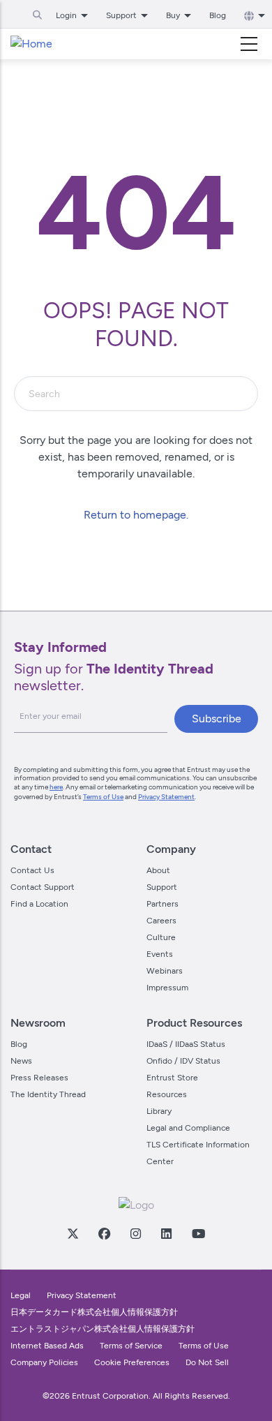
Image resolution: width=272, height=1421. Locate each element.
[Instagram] (135, 1233)
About (158, 870)
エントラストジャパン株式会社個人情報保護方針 (102, 1329)
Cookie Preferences (131, 1362)
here (56, 786)
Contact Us (32, 870)
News (21, 1061)
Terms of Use (103, 796)
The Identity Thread (48, 1094)
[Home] (31, 44)
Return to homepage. (136, 514)
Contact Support (42, 887)
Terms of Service (131, 1346)
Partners (162, 904)
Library (159, 1111)
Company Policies (44, 1362)
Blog (217, 15)
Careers (161, 920)
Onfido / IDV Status (183, 1061)
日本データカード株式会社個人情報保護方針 (94, 1312)
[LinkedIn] (166, 1233)
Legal (20, 1295)
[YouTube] (198, 1233)
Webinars (164, 971)
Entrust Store (172, 1078)
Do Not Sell (207, 1362)
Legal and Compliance (188, 1128)
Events (159, 954)
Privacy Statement (166, 796)
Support (161, 887)
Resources (166, 1094)
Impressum (167, 987)
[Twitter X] (72, 1233)
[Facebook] (104, 1233)
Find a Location (39, 904)
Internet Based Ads (47, 1346)
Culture (161, 937)
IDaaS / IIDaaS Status (185, 1044)
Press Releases (39, 1078)
